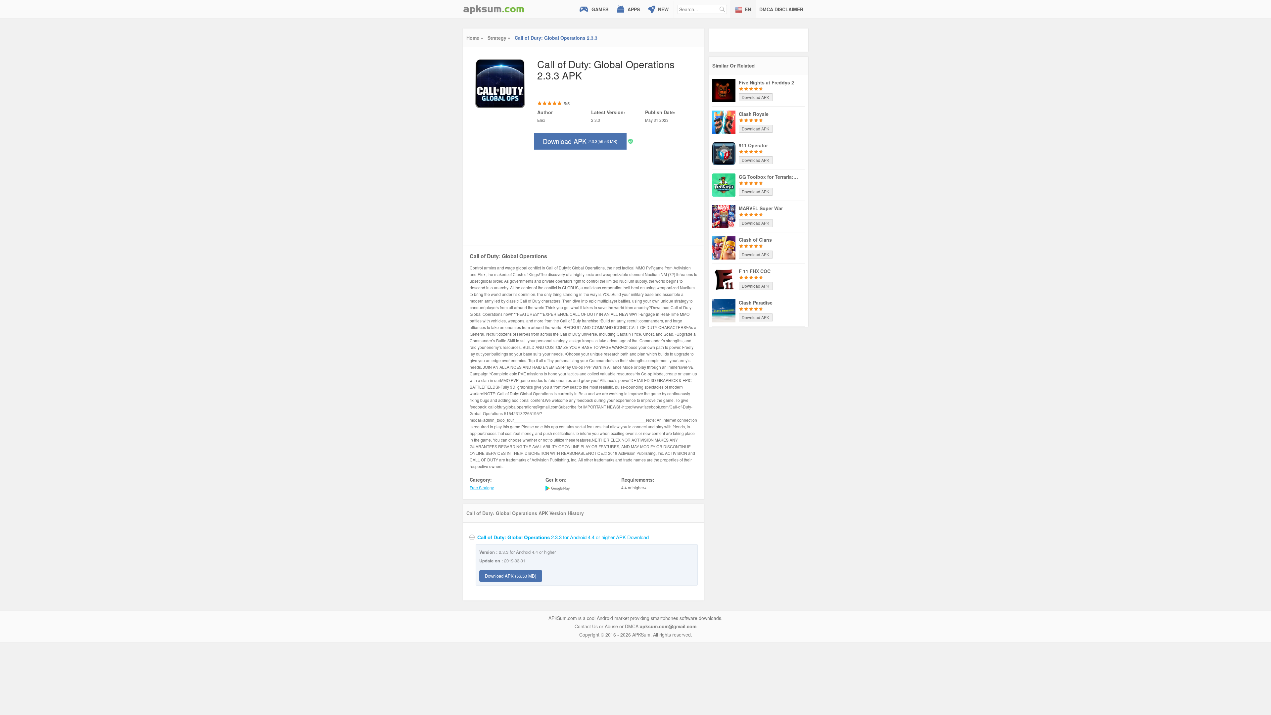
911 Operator (753, 145)
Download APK (580, 141)
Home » (474, 37)
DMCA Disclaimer (781, 9)
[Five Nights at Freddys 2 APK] (723, 90)
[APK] (494, 9)
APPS (634, 9)
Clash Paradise (756, 302)
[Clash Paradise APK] (723, 310)
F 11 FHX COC (755, 271)
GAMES (599, 9)
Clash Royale (754, 114)
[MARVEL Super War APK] (723, 216)
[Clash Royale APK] (723, 121)
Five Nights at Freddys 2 (766, 82)
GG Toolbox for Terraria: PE (768, 176)
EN (748, 9)
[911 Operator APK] (723, 153)
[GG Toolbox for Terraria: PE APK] (723, 184)
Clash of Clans (755, 239)
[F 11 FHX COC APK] (723, 278)
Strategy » (499, 37)
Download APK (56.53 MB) (510, 576)
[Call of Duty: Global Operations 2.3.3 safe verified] (630, 141)
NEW (663, 9)
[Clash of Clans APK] (723, 247)
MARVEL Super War (761, 208)
